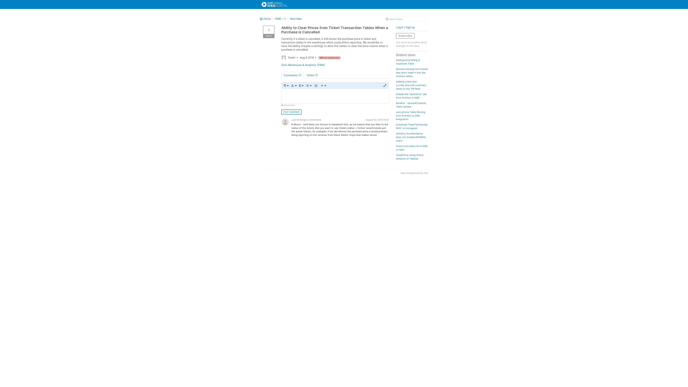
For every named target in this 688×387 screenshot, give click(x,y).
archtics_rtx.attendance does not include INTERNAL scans (411, 137)
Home (266, 18)
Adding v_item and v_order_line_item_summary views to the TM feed (411, 85)
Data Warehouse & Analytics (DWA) (303, 65)
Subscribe (405, 35)
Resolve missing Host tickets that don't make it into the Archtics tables (412, 73)
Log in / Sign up (405, 27)
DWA (278, 18)
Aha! (426, 173)
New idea (296, 18)
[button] (286, 85)
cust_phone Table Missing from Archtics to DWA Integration (410, 116)
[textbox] (335, 96)
